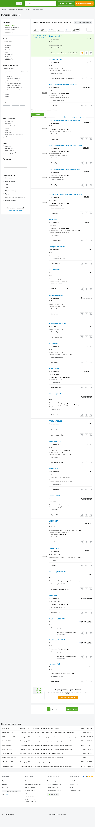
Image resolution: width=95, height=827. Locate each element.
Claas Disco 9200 (7, 766)
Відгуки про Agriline (30, 790)
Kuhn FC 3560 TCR (56, 59)
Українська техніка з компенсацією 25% (31, 800)
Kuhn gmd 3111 (54, 664)
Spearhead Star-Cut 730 (57, 323)
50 (62, 709)
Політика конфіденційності (33, 784)
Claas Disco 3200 (7, 732)
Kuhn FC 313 (6, 728)
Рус (7, 794)
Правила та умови (30, 781)
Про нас (4, 781)
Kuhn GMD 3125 (7, 745)
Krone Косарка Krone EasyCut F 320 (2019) (64, 120)
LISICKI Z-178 (54, 521)
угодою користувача (80, 117)
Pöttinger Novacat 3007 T (58, 246)
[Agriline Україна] (7, 3)
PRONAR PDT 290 (55, 421)
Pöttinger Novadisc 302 (9, 757)
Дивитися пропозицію (68, 697)
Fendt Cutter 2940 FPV (57, 619)
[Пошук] (26, 3)
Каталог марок (29, 796)
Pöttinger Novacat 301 (8, 737)
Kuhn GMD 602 (54, 270)
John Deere (53, 595)
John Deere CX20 (55, 441)
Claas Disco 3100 (7, 762)
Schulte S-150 (54, 368)
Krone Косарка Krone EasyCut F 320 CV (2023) (65, 145)
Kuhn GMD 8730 (7, 749)
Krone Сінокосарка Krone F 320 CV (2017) (64, 84)
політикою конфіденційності (63, 117)
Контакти (5, 787)
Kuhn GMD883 (54, 343)
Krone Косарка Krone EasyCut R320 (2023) (64, 169)
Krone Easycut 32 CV (56, 394)
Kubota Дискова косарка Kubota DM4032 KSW (65, 194)
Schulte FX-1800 (54, 496)
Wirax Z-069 (53, 219)
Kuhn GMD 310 (7, 741)
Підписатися (37, 114)
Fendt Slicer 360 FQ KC (57, 640)
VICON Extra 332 (7, 753)
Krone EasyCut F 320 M (57, 572)
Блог (26, 793)
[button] (86, 53)
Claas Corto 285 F (55, 36)
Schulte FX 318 (54, 468)
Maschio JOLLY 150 (56, 295)
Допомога (5, 784)
